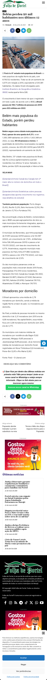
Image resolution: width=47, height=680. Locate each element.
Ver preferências (23, 671)
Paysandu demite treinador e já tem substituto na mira (9, 428)
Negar (23, 664)
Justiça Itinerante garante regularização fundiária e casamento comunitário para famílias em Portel (17, 485)
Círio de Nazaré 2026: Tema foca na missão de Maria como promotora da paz (17, 543)
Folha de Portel (20, 588)
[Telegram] (23, 30)
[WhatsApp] (29, 30)
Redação (8, 25)
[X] (18, 30)
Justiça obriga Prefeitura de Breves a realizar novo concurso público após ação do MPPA (17, 528)
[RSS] (16, 603)
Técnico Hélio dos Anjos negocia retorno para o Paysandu (35, 428)
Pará (4, 11)
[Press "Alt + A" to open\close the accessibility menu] (44, 343)
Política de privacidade (31, 677)
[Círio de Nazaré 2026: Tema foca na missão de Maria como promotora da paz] (36, 543)
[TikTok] (26, 603)
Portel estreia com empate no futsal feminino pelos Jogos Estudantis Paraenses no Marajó (17, 499)
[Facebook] (12, 30)
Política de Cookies (13, 677)
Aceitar (23, 658)
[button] (43, 633)
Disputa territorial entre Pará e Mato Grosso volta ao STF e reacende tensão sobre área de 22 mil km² (17, 514)
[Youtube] (42, 603)
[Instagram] (11, 603)
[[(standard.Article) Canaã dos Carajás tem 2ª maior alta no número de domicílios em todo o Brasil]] (21, 182)
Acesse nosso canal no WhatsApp (23, 387)
